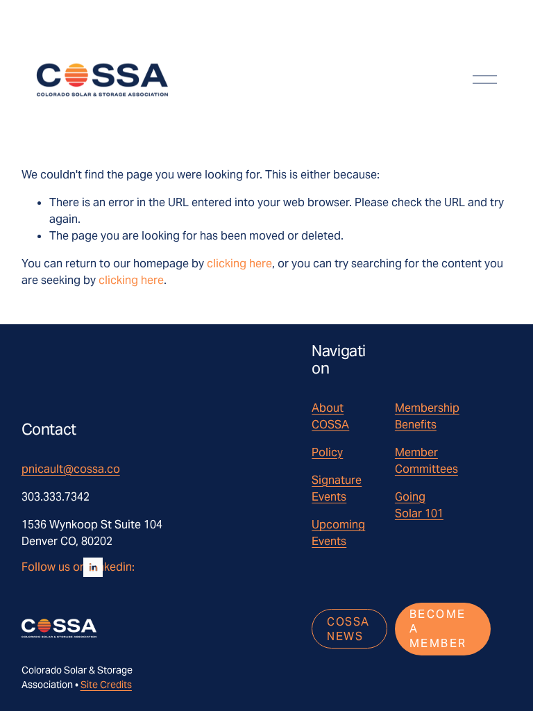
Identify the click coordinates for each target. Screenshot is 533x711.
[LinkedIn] (93, 567)
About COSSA (330, 416)
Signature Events (337, 488)
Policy (327, 452)
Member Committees (426, 460)
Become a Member (438, 629)
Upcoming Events (338, 533)
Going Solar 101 (419, 505)
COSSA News (348, 629)
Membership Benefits (427, 416)
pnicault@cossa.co (71, 469)
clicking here (239, 263)
